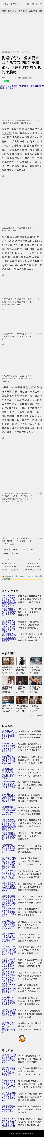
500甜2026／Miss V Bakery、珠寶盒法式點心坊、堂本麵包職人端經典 (30, 1002)
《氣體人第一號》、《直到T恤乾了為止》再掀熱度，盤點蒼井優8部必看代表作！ (30, 952)
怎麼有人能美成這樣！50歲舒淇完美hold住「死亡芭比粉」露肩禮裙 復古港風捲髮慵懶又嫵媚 (30, 964)
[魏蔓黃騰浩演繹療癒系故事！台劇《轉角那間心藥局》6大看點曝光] (9, 912)
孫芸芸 (5, 549)
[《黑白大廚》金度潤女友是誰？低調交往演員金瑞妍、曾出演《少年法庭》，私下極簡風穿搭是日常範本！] (9, 976)
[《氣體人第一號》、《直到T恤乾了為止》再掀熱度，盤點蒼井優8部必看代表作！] (9, 951)
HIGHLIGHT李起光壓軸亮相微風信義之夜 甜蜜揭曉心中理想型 (30, 1013)
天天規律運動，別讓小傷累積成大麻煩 (34, 689)
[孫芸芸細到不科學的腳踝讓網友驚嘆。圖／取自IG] (22, 200)
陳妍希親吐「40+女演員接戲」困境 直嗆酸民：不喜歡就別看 (30, 611)
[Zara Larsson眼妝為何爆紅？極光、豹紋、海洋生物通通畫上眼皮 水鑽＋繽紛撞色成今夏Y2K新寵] (9, 900)
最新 (4, 11)
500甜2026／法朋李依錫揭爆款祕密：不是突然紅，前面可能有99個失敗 (30, 759)
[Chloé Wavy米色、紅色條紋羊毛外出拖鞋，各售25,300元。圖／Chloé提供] (22, 521)
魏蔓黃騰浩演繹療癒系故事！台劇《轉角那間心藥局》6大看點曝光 (30, 912)
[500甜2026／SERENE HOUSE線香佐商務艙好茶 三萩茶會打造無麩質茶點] (9, 811)
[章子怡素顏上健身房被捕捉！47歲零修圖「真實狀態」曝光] (9, 1110)
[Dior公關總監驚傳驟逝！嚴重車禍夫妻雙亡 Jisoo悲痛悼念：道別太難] (9, 1072)
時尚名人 (12, 11)
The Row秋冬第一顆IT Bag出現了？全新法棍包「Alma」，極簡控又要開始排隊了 (30, 875)
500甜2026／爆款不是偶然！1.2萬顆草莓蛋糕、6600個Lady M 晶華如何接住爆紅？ (30, 774)
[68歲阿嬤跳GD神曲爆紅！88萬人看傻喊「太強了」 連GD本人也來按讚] (9, 1084)
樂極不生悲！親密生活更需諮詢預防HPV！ (7, 708)
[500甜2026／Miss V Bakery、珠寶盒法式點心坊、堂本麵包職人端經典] (9, 1001)
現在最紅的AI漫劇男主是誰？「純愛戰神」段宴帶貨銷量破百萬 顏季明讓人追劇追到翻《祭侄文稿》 (22, 708)
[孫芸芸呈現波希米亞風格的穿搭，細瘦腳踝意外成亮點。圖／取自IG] (22, 101)
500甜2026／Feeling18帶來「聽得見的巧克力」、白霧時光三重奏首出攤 (29, 926)
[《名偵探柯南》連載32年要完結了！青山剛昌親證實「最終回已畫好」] (9, 1097)
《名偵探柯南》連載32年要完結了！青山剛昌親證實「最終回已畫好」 (30, 1096)
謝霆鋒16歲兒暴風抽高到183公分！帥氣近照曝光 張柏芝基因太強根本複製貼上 (30, 1124)
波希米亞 (6, 554)
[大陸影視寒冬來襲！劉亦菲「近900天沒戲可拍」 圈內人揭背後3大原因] (9, 938)
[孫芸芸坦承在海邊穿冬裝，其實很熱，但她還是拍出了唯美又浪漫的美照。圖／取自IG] (22, 285)
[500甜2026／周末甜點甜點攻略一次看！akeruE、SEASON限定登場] (9, 1027)
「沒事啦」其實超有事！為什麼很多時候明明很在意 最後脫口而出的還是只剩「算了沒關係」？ (21, 689)
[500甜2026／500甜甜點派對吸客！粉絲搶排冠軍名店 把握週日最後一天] (9, 735)
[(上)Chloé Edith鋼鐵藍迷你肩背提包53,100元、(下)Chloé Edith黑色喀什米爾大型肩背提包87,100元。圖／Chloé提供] (22, 464)
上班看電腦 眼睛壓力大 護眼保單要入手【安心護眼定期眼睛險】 (7, 689)
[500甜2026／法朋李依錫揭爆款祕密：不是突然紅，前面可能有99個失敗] (9, 760)
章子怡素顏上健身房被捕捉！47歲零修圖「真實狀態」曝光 (30, 1109)
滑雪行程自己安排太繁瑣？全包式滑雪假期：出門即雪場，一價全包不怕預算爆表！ (34, 670)
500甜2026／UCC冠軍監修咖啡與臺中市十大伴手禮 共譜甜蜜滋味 (30, 848)
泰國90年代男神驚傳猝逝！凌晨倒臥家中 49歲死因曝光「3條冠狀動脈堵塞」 (29, 990)
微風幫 (15, 549)
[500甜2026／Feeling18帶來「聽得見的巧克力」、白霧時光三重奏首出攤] (9, 925)
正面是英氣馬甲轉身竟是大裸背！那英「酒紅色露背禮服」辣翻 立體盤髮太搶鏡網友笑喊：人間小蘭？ (30, 602)
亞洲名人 (25, 52)
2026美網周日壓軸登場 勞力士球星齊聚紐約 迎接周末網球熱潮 (30, 785)
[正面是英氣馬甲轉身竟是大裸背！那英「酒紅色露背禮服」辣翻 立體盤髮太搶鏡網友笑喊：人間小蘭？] (9, 600)
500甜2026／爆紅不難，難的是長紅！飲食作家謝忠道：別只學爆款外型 (30, 747)
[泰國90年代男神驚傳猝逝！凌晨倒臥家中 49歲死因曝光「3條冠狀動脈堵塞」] (9, 989)
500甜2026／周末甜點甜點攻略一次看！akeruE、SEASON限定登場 (30, 1028)
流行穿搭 (22, 11)
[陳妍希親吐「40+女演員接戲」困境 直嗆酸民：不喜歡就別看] (9, 612)
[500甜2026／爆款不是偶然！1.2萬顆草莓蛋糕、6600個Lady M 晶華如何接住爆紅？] (9, 773)
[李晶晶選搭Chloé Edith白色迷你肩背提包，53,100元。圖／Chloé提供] (22, 358)
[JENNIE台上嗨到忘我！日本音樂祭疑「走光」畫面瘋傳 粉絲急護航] (9, 1059)
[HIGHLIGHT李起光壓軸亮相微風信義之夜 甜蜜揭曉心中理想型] (9, 1014)
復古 (32, 549)
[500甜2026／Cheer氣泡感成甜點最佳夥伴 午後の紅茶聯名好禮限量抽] (9, 798)
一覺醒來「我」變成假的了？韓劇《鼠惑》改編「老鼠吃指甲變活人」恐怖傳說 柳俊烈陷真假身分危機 (30, 627)
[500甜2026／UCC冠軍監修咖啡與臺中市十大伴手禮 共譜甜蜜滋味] (9, 849)
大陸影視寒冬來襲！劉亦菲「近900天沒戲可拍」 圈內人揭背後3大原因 (30, 937)
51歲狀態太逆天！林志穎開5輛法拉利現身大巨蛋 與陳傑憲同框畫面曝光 (30, 637)
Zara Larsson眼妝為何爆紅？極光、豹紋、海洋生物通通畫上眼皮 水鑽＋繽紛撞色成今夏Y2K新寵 (30, 901)
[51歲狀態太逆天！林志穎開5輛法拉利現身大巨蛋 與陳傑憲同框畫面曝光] (9, 638)
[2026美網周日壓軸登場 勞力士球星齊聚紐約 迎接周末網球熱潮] (9, 786)
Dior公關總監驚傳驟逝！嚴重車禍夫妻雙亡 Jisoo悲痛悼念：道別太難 (22, 670)
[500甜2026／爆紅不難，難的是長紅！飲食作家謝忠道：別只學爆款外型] (9, 747)
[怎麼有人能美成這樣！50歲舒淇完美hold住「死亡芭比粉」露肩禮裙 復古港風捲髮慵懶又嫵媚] (9, 963)
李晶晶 (16, 554)
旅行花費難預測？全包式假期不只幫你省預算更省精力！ (7, 670)
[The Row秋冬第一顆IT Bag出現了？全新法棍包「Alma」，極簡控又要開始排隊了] (9, 874)
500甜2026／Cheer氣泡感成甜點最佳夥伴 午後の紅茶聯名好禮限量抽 (30, 797)
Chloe (24, 549)
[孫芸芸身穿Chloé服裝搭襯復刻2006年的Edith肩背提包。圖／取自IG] (22, 320)
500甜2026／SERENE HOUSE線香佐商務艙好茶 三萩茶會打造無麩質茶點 (30, 812)
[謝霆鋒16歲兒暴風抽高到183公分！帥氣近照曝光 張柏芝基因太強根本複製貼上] (9, 1122)
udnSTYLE (6, 52)
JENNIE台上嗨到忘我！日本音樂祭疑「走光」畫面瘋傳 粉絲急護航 (30, 1058)
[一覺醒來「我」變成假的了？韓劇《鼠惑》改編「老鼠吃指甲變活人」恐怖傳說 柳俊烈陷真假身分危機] (9, 625)
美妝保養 (33, 11)
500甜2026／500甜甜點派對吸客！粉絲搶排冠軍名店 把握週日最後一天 (30, 734)
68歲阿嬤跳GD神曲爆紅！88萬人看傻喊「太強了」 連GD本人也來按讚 (30, 1083)
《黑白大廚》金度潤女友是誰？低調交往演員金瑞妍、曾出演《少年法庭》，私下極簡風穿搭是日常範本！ (30, 978)
